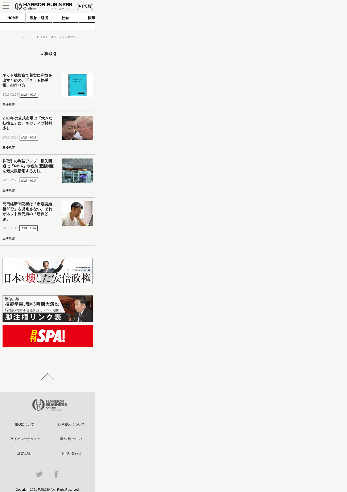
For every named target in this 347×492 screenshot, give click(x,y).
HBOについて (24, 424)
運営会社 (23, 453)
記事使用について (71, 424)
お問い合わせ (71, 453)
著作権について (71, 439)
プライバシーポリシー (23, 439)
